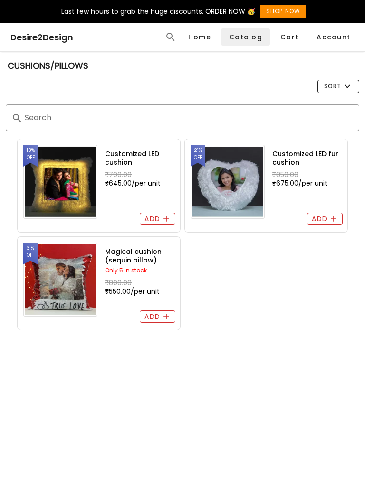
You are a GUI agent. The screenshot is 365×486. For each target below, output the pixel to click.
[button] (338, 86)
